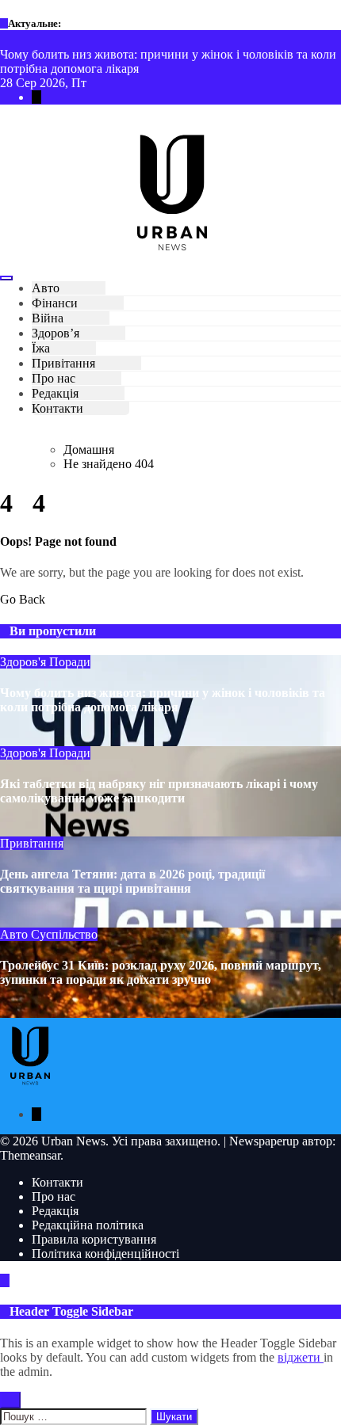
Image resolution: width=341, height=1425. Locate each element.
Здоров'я (24, 662)
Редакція (55, 393)
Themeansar (30, 1155)
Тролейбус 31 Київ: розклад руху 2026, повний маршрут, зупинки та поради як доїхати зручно (160, 972)
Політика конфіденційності (105, 1253)
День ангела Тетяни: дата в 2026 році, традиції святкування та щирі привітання (132, 881)
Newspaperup (264, 1141)
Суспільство (64, 934)
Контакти (57, 408)
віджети (301, 1357)
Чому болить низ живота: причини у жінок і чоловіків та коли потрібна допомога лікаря (162, 700)
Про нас (53, 378)
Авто (45, 288)
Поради (69, 662)
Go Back (22, 599)
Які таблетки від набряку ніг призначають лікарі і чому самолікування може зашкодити (159, 791)
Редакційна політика (88, 1225)
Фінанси (55, 303)
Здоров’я (55, 333)
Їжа (41, 348)
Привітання (63, 363)
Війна (47, 318)
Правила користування (94, 1239)
